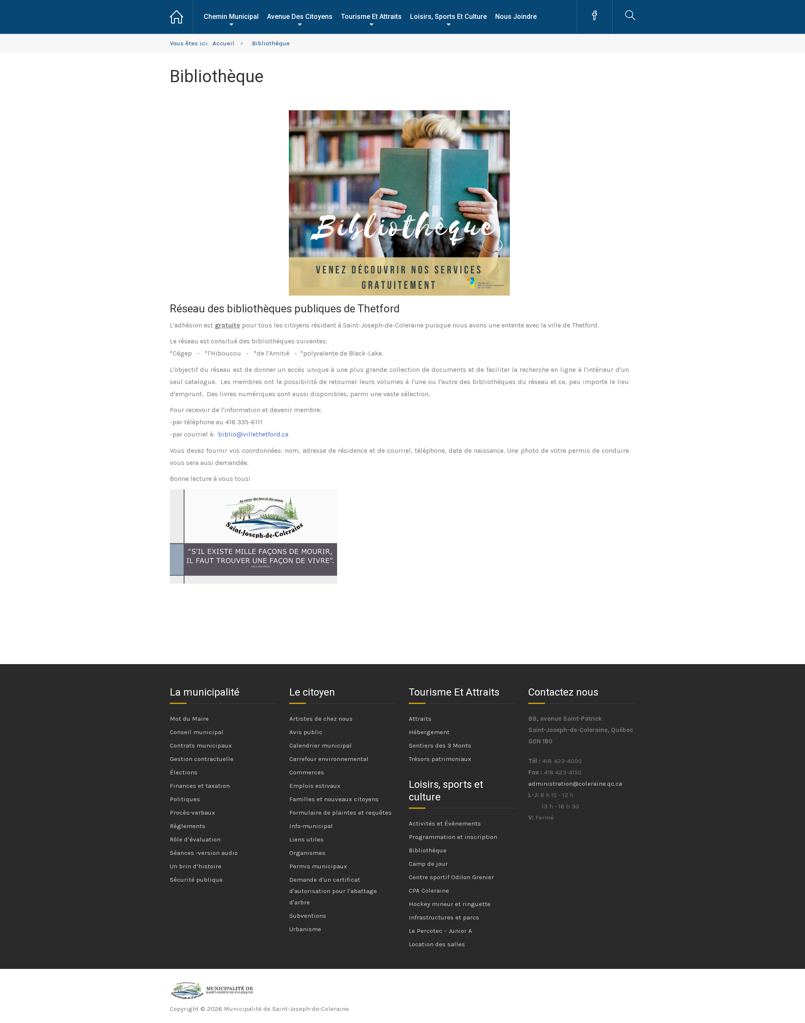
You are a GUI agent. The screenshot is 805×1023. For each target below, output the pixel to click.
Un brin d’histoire (195, 866)
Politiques (185, 799)
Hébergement (429, 732)
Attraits (420, 718)
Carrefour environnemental (329, 759)
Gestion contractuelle (202, 759)
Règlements (187, 826)
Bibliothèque (428, 850)
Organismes (307, 853)
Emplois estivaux (314, 785)
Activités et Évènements (445, 823)
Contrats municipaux (201, 745)
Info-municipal (311, 826)
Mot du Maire (189, 718)
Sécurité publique (196, 879)
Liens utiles (306, 839)
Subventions (307, 915)
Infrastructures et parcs (444, 917)
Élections (183, 772)
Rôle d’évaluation (195, 839)
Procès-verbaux (192, 812)
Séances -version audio (204, 853)
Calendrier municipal (320, 745)
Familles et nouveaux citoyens (334, 799)
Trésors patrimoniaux (440, 759)
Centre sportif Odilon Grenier (451, 877)
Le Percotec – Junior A (440, 931)
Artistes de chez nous (321, 718)
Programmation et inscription (453, 837)
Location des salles (437, 944)
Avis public (305, 732)
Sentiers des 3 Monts (440, 745)
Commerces (306, 772)
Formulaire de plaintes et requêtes (340, 812)
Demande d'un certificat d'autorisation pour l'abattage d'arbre (333, 891)
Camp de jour (428, 863)
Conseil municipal (196, 732)
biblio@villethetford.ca (253, 434)
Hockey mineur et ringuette (450, 904)
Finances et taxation (200, 785)
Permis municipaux (318, 866)
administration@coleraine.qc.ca (575, 783)
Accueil (181, 17)
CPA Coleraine (429, 890)
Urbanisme (305, 929)
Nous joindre (516, 17)
